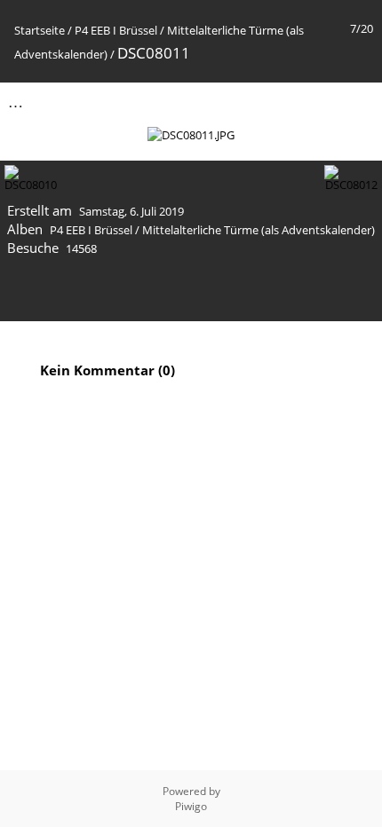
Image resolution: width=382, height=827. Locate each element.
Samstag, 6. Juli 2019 (131, 211)
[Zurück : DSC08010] (320, 101)
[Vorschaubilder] (283, 101)
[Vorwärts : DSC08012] (358, 101)
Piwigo (191, 806)
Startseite (39, 30)
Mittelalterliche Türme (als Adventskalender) (258, 230)
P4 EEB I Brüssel (116, 30)
